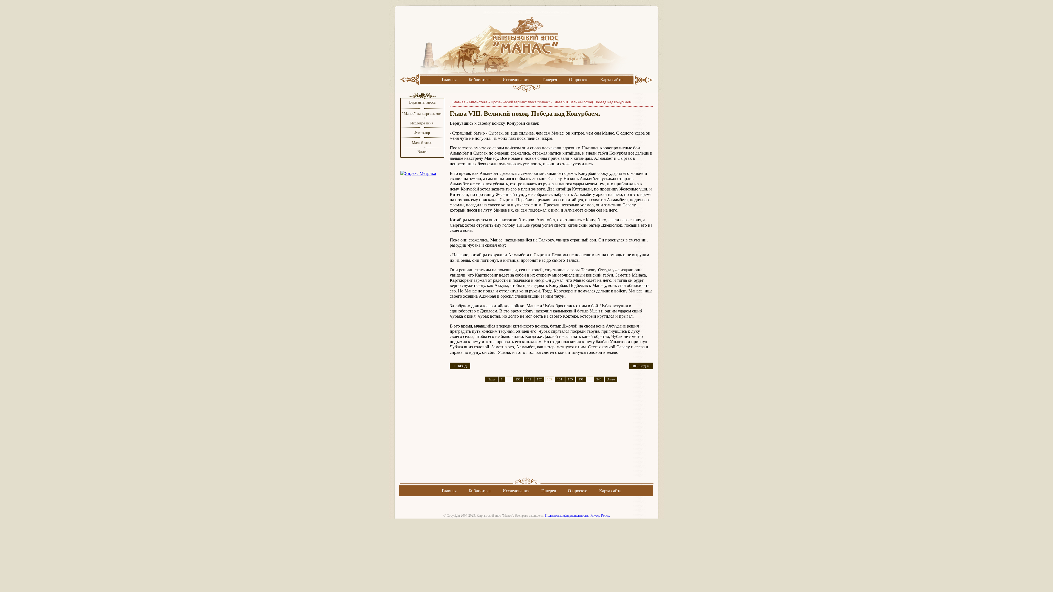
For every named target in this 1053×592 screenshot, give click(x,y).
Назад (491, 379)
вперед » (641, 365)
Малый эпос (422, 143)
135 (570, 379)
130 (518, 379)
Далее (611, 379)
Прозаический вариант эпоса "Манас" (520, 102)
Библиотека (480, 79)
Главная (449, 79)
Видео (422, 152)
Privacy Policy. (600, 515)
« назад (460, 365)
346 (598, 379)
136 (581, 379)
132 (539, 379)
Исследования (516, 79)
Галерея (549, 79)
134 (559, 379)
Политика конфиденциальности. (567, 515)
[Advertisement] (551, 434)
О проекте (578, 79)
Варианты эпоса (422, 102)
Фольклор (422, 133)
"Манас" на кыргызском (422, 114)
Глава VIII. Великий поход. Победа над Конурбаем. (592, 102)
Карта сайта (611, 79)
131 (528, 379)
